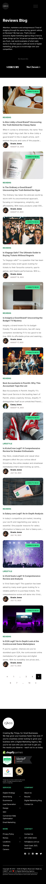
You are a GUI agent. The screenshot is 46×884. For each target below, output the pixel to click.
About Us (28, 793)
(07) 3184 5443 (30, 838)
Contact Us (28, 804)
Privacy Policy (8, 834)
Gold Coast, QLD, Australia (31, 846)
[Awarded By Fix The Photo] (21, 771)
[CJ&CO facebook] (25, 853)
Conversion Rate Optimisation (9, 817)
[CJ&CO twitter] (41, 853)
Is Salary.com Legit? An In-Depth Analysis (23, 513)
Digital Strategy (9, 793)
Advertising (7, 797)
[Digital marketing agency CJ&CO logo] (8, 723)
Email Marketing (9, 822)
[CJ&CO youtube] (37, 853)
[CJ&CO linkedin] (32, 853)
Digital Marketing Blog (33, 800)
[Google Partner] (8, 772)
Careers (6, 849)
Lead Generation (9, 804)
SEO (4, 812)
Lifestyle (7, 444)
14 (29, 683)
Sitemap (6, 845)
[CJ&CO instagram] (29, 853)
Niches (5, 838)
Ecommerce (7, 800)
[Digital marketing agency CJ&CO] (5, 6)
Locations (6, 842)
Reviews (7, 117)
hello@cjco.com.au (31, 842)
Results (27, 797)
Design (5, 808)
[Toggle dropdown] (20, 808)
